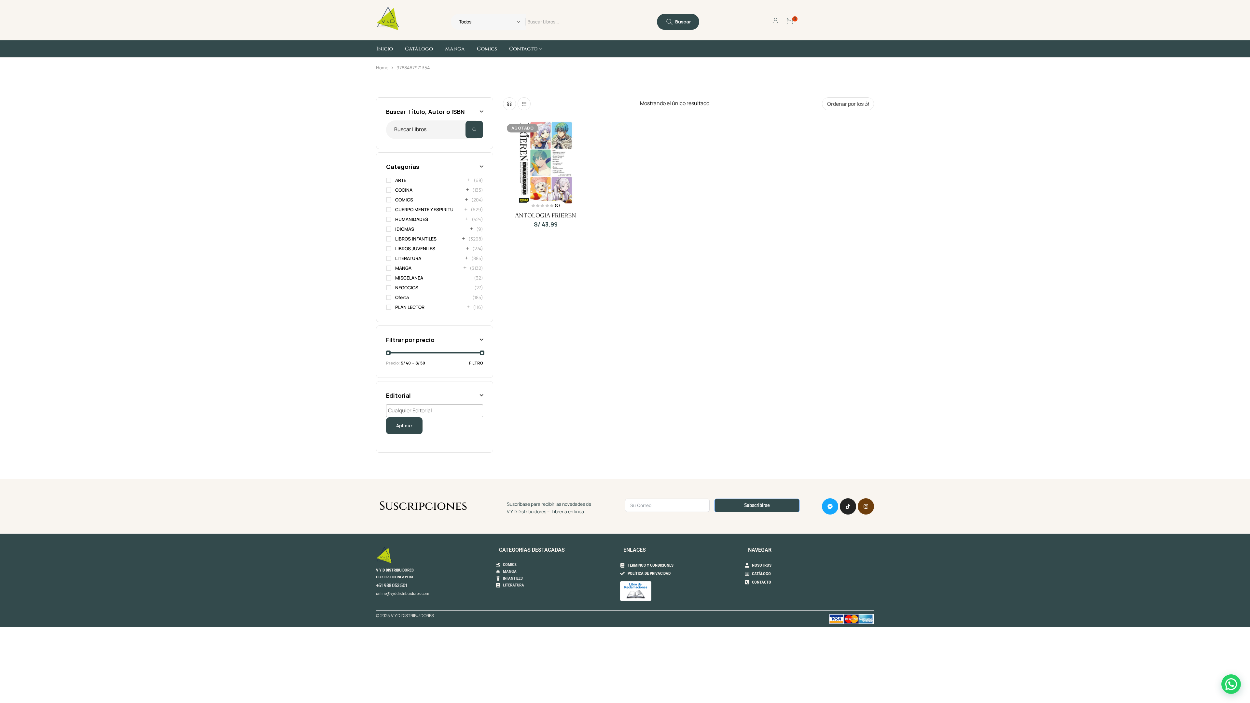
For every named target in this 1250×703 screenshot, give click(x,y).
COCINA (403, 190)
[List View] (524, 103)
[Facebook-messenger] (830, 506)
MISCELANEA (409, 278)
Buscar (474, 129)
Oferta (402, 297)
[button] (1231, 684)
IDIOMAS (404, 229)
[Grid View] (509, 103)
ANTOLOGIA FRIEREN (545, 215)
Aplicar (404, 425)
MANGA (403, 268)
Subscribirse (757, 505)
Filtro (476, 363)
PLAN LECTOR (409, 307)
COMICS (404, 200)
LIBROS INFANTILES (416, 239)
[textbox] (436, 410)
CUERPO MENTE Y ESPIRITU (424, 209)
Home (382, 67)
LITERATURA (408, 258)
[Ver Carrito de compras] (790, 20)
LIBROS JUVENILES (415, 248)
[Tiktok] (848, 506)
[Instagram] (866, 506)
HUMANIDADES (411, 219)
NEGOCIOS (406, 287)
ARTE (400, 180)
